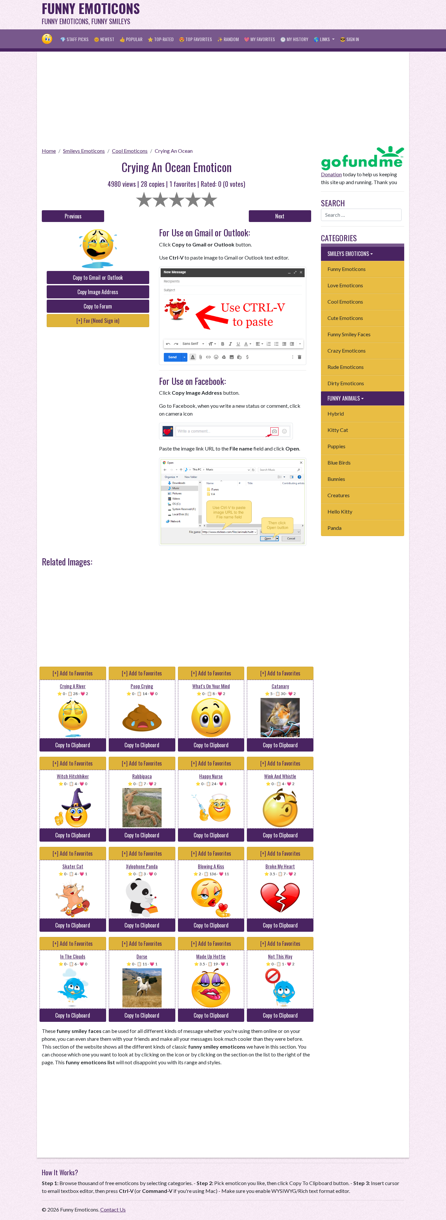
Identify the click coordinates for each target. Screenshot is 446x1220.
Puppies (336, 446)
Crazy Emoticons (346, 350)
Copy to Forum (98, 306)
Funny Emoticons (346, 269)
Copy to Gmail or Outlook (98, 277)
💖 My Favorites (259, 39)
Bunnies (336, 479)
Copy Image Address (97, 292)
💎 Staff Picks (74, 39)
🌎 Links (322, 39)
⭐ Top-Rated (161, 39)
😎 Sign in (349, 39)
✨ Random (228, 39)
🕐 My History (294, 39)
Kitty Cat (337, 430)
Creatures (338, 495)
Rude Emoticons (345, 367)
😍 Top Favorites (195, 39)
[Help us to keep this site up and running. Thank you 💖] (362, 157)
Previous (73, 216)
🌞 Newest (104, 39)
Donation (331, 174)
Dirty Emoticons (345, 383)
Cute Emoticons (345, 318)
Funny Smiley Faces (349, 334)
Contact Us (113, 1209)
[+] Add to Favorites (73, 673)
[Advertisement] (285, 14)
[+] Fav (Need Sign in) (97, 321)
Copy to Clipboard (72, 745)
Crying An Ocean (174, 151)
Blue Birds (339, 462)
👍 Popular (130, 39)
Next (279, 216)
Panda (334, 528)
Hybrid (335, 413)
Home (49, 151)
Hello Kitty (339, 511)
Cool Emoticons (130, 151)
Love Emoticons (345, 285)
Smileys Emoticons (84, 151)
